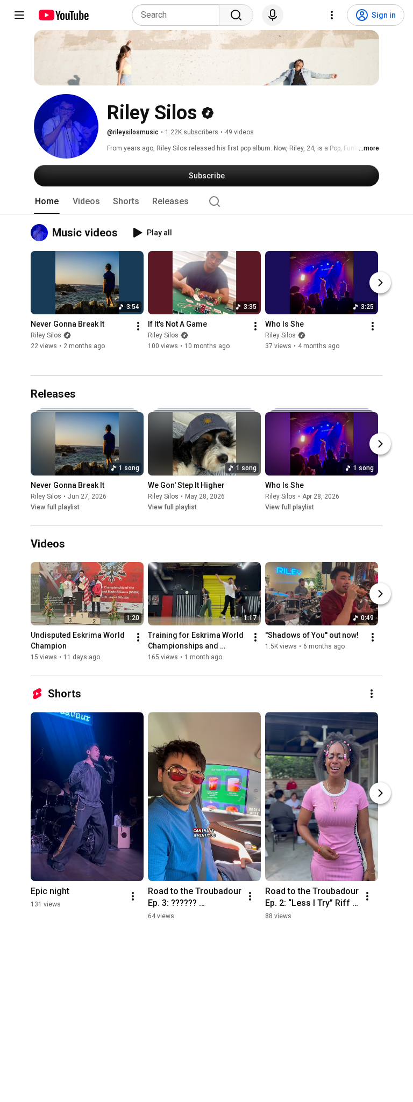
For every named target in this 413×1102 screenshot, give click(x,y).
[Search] (236, 15)
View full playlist (55, 507)
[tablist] (206, 201)
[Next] (380, 283)
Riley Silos (46, 336)
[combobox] (179, 15)
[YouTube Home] (63, 15)
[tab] (47, 201)
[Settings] (331, 15)
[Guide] (19, 15)
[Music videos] (41, 232)
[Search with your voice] (272, 15)
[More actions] (138, 326)
